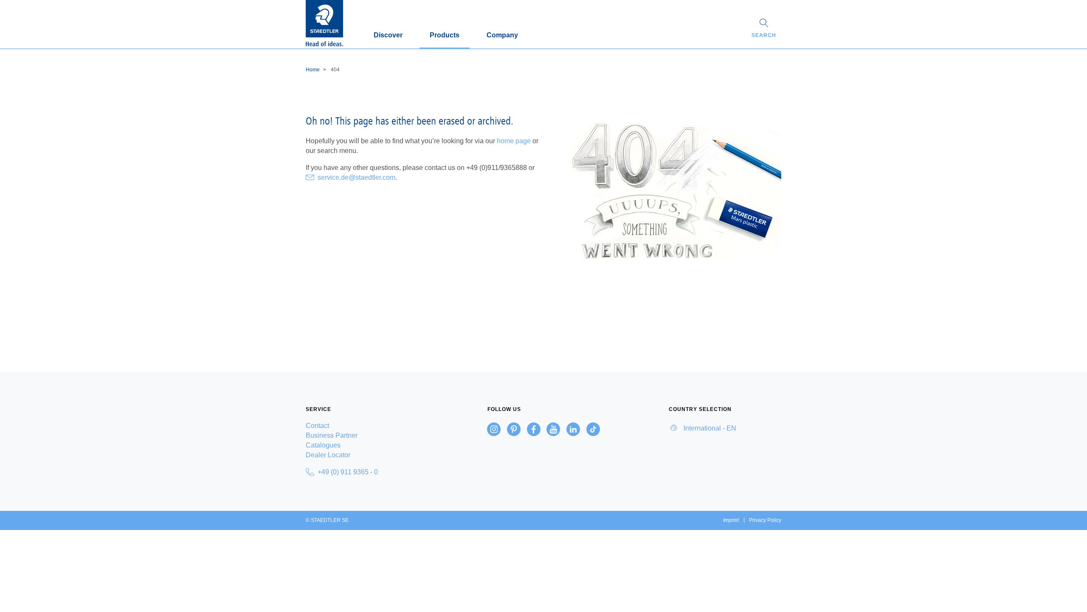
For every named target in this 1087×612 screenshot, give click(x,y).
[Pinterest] (514, 429)
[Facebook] (534, 429)
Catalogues (323, 445)
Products (444, 35)
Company (502, 35)
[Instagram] (494, 429)
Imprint (731, 520)
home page (514, 140)
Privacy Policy (765, 520)
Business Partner (332, 435)
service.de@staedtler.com (356, 177)
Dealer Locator (328, 455)
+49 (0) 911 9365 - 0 (348, 472)
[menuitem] (362, 426)
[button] (763, 29)
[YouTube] (553, 429)
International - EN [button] (709, 428)
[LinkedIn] (573, 429)
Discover (388, 35)
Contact (317, 425)
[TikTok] (593, 429)
